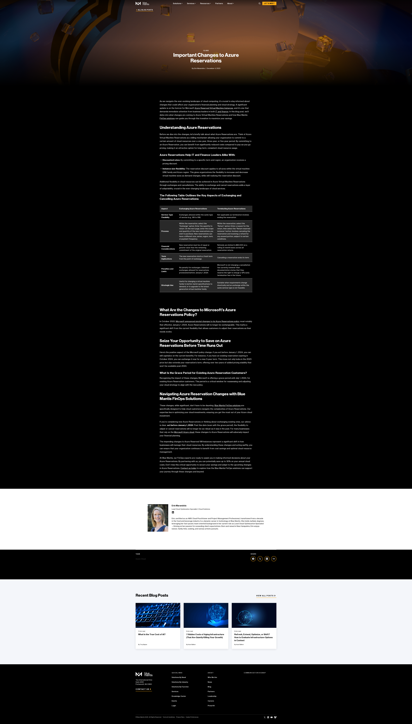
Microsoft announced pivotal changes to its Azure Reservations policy (207, 321)
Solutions (177, 3)
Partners (219, 3)
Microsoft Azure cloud (184, 432)
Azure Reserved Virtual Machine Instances (214, 108)
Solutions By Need (179, 677)
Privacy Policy (180, 717)
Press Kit (211, 706)
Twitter (265, 717)
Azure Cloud (141, 559)
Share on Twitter (260, 558)
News (210, 682)
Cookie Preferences (192, 717)
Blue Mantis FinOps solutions (227, 405)
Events (174, 701)
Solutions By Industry (180, 682)
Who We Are (212, 677)
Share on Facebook (253, 558)
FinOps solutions (167, 118)
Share (273, 558)
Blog (209, 687)
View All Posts (265, 596)
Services (190, 3)
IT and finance (221, 111)
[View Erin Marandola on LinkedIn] (173, 513)
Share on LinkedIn (267, 558)
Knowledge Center (179, 696)
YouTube (271, 717)
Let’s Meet (269, 3)
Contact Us (142, 689)
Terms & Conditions (169, 717)
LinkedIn (268, 717)
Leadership (212, 696)
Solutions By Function (180, 687)
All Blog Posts (145, 10)
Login (174, 706)
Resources (205, 3)
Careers (211, 701)
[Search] (259, 3)
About (230, 3)
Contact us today (188, 468)
